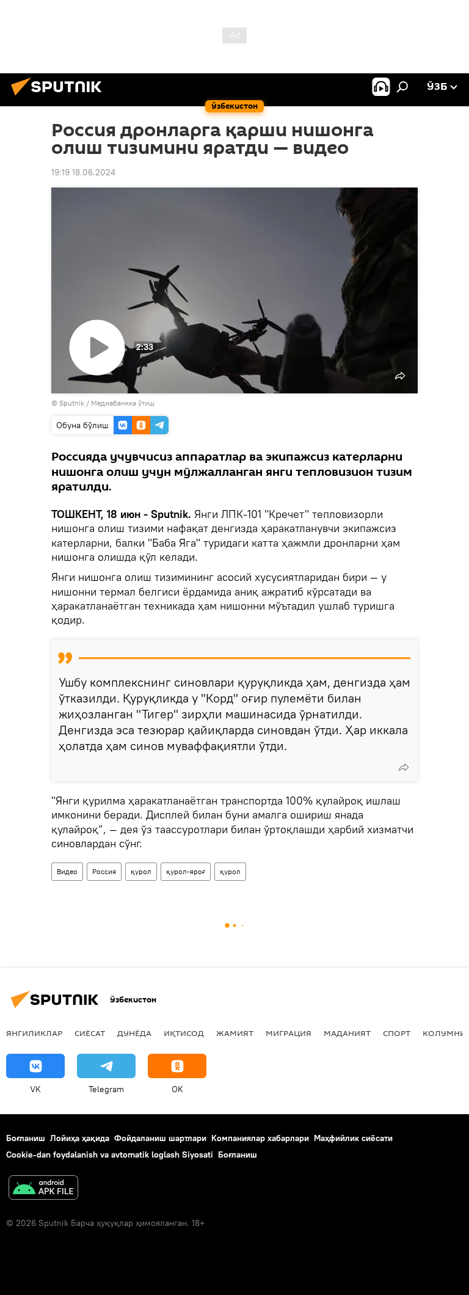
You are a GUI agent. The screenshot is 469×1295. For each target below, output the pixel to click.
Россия (104, 871)
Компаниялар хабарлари (260, 1138)
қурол (141, 871)
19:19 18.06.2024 (83, 172)
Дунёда (134, 1032)
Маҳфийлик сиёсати (353, 1138)
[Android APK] (43, 1189)
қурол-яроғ (185, 871)
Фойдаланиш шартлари (160, 1138)
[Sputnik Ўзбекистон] (60, 97)
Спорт (396, 1032)
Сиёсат (90, 1032)
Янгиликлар (34, 1032)
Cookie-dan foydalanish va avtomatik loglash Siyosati (109, 1154)
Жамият (234, 1032)
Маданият (347, 1032)
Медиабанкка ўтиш (123, 402)
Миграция (288, 1032)
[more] (403, 767)
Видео (67, 871)
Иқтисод (184, 1032)
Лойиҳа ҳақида (79, 1138)
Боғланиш (25, 1138)
